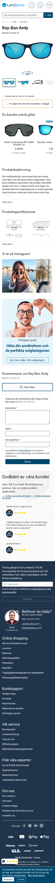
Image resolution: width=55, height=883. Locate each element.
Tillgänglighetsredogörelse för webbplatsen (23, 672)
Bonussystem (8, 729)
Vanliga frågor (9, 693)
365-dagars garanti (11, 713)
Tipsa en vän (8, 739)
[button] (9, 82)
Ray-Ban (24, 21)
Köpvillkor (7, 667)
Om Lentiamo (8, 795)
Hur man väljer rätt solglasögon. (27, 360)
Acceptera (8, 879)
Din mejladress (12, 439)
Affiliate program (10, 744)
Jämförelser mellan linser (14, 779)
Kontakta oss (8, 815)
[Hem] (3, 22)
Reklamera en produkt (12, 708)
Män (15, 21)
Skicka (27, 461)
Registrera (27, 599)
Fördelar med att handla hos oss (17, 810)
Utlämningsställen (11, 658)
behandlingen (25, 450)
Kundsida (6, 698)
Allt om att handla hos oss (14, 643)
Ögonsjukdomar (10, 770)
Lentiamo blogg (9, 805)
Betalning (6, 653)
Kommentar (11, 408)
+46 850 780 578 (30, 623)
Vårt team (7, 800)
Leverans (6, 648)
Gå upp (37, 857)
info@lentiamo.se (30, 627)
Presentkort (7, 662)
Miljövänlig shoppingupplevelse (17, 749)
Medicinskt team (10, 775)
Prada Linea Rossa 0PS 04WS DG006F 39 (19, 143)
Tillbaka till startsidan (23, 857)
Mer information (36, 875)
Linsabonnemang (10, 734)
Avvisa (21, 879)
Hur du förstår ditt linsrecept (15, 765)
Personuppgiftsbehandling (15, 677)
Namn (8, 428)
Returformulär (9, 703)
